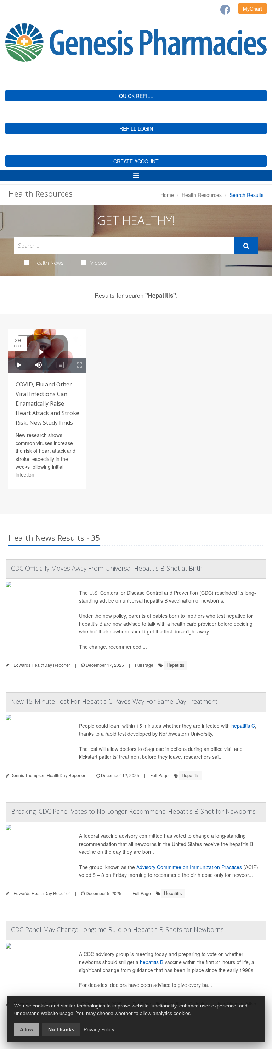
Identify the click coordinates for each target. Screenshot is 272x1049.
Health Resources (202, 194)
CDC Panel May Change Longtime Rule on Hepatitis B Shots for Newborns (117, 929)
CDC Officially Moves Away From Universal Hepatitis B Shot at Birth (107, 568)
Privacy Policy (99, 1029)
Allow (26, 1029)
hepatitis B (151, 962)
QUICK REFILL (136, 95)
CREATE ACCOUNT (136, 161)
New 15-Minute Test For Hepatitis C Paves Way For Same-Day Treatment (114, 701)
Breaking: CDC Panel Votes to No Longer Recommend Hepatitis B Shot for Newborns (133, 811)
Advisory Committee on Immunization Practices (189, 866)
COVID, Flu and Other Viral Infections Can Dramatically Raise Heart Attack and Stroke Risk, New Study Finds (47, 403)
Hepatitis (175, 664)
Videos (98, 262)
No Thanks (61, 1029)
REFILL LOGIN (136, 128)
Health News (48, 262)
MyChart (252, 8)
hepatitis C (243, 725)
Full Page (144, 665)
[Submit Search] (246, 245)
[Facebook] (225, 10)
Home (167, 194)
